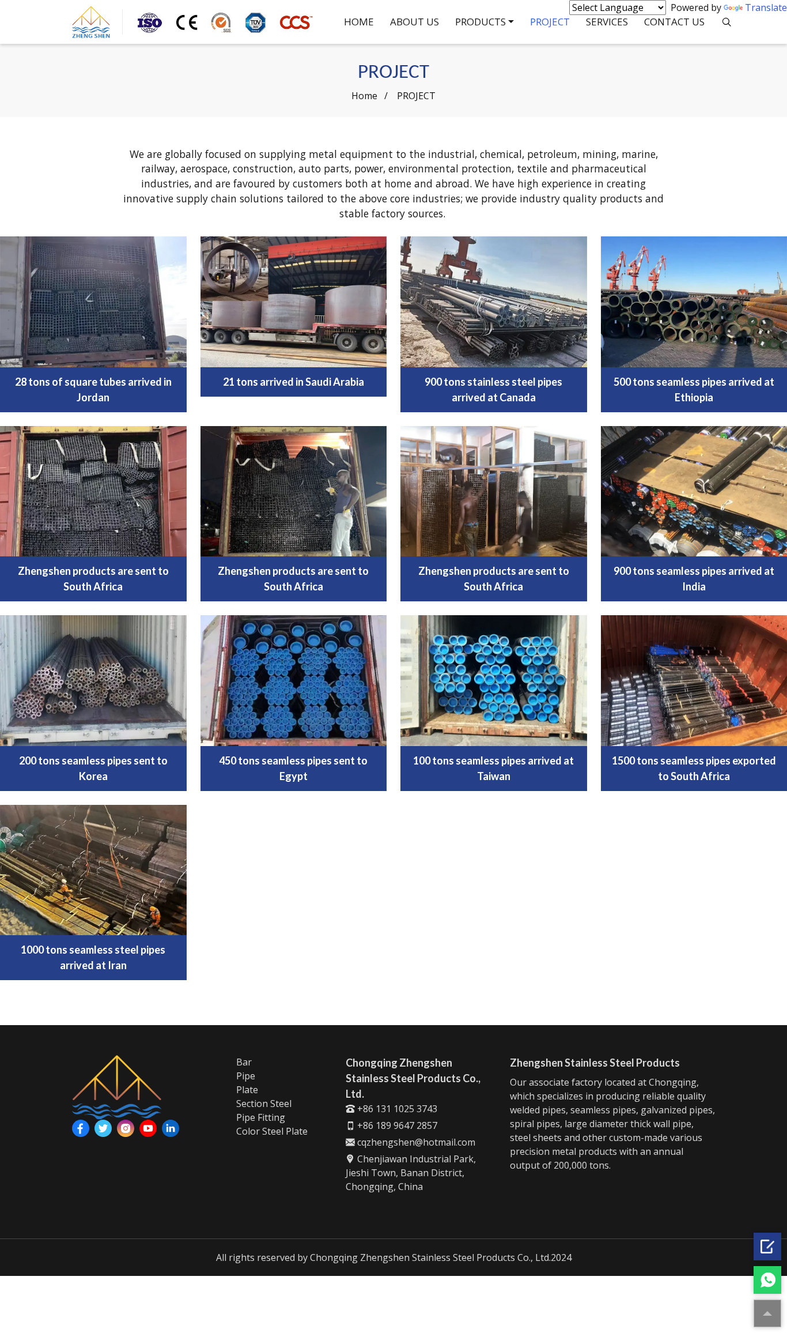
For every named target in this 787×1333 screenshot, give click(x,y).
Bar (244, 1062)
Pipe (245, 1076)
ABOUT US (414, 21)
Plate (247, 1089)
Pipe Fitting (260, 1117)
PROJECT (550, 21)
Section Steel (264, 1103)
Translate (766, 7)
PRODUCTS (480, 21)
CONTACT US (674, 21)
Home (364, 95)
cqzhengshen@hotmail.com (415, 1142)
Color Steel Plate (272, 1131)
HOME (359, 21)
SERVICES (607, 21)
